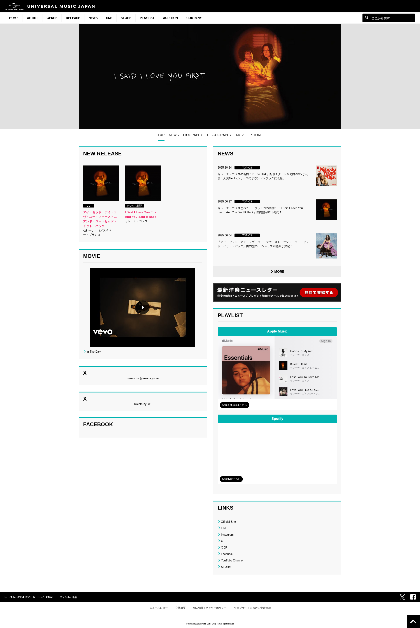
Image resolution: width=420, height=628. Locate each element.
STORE (126, 18)
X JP (224, 547)
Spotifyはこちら (231, 478)
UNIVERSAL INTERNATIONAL (35, 597)
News (93, 18)
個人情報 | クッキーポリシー (210, 608)
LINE (224, 528)
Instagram (227, 534)
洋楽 (74, 597)
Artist (32, 18)
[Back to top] (413, 621)
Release (73, 18)
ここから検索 (367, 17)
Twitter (402, 597)
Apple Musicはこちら (234, 404)
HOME (13, 18)
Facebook (227, 554)
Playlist (147, 18)
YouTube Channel (232, 560)
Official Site (228, 521)
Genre (52, 18)
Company (194, 18)
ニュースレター (158, 608)
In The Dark (93, 351)
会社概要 (180, 608)
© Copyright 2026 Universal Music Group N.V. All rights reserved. (210, 624)
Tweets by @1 (143, 404)
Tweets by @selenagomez (142, 378)
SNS (109, 18)
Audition (170, 18)
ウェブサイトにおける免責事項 (252, 608)
